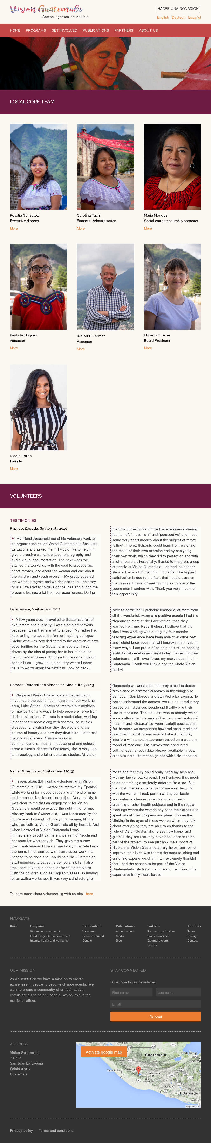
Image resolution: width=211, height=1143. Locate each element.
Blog (119, 940)
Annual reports (125, 931)
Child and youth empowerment (50, 936)
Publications (96, 30)
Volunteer (88, 931)
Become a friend (93, 936)
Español (194, 17)
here (89, 893)
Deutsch (178, 17)
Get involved (64, 30)
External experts (158, 940)
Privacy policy (22, 1130)
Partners (124, 30)
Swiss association (158, 936)
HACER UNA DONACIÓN (178, 8)
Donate (87, 940)
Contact (193, 940)
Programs (36, 30)
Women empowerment (45, 931)
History (192, 936)
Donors (152, 945)
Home (15, 30)
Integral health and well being (49, 940)
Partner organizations (161, 931)
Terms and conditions (56, 1130)
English (163, 17)
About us (148, 30)
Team (191, 931)
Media (120, 936)
